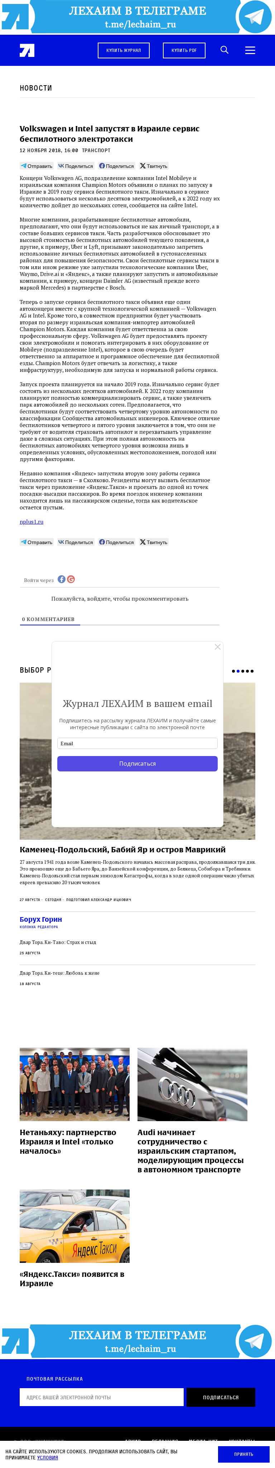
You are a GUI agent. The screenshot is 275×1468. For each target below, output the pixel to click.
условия (47, 1457)
